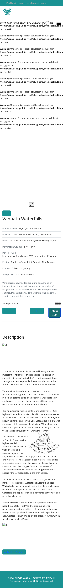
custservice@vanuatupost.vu (33, 3)
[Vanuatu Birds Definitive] (8, 213)
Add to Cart (54, 312)
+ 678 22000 (10, 3)
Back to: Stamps (15, 552)
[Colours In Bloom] (4, 213)
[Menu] (59, 23)
